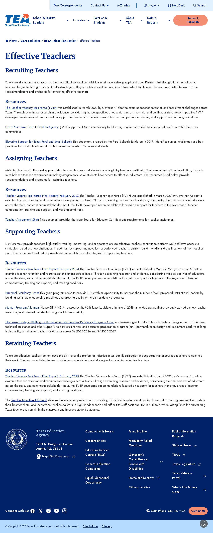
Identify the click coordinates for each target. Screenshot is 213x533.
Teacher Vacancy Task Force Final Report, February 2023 (42, 196)
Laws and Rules (30, 41)
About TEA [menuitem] (130, 20)
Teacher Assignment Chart (22, 219)
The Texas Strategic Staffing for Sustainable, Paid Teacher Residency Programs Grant (59, 322)
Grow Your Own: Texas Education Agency (31, 127)
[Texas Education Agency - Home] (17, 20)
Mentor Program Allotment (22, 307)
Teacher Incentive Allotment (29, 400)
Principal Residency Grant (22, 293)
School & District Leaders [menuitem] (44, 20)
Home (13, 41)
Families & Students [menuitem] (100, 20)
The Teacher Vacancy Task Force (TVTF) (31, 108)
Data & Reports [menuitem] (152, 20)
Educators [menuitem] (80, 20)
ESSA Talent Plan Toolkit (60, 41)
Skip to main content (14, 3)
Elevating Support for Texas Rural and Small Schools (38, 142)
